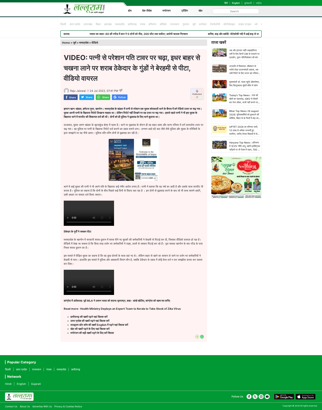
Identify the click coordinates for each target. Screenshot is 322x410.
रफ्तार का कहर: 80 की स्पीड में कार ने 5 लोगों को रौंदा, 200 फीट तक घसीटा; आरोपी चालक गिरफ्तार (125, 34)
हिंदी (226, 3)
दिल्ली (63, 24)
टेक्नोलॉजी (215, 24)
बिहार (98, 24)
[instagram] (261, 396)
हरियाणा (152, 24)
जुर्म (194, 24)
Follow (122, 97)
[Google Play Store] (284, 397)
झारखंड (108, 24)
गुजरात (185, 24)
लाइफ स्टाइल (244, 24)
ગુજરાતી (248, 3)
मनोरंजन (167, 10)
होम (129, 10)
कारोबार (203, 24)
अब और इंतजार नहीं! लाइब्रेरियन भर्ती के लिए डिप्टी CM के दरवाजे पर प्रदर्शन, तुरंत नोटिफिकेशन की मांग (244, 54)
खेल (200, 10)
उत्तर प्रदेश (74, 24)
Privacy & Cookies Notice (68, 406)
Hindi (8, 384)
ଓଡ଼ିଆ (259, 3)
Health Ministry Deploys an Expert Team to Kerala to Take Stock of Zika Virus (130, 308)
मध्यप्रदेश (119, 24)
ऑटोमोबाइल (229, 24)
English (236, 3)
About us (25, 406)
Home (66, 42)
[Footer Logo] (19, 397)
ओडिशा (163, 24)
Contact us (11, 406)
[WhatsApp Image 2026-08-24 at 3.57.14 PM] (134, 180)
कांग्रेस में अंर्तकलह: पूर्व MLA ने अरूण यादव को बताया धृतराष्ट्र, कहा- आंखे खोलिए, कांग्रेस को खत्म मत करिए (117, 300)
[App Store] (306, 397)
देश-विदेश (147, 10)
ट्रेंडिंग (184, 10)
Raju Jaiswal (78, 90)
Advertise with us (42, 406)
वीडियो (95, 42)
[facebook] (249, 396)
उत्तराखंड (88, 24)
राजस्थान (174, 24)
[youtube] (267, 396)
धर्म (256, 24)
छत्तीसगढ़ (132, 24)
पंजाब (142, 24)
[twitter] (255, 396)
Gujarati (36, 384)
